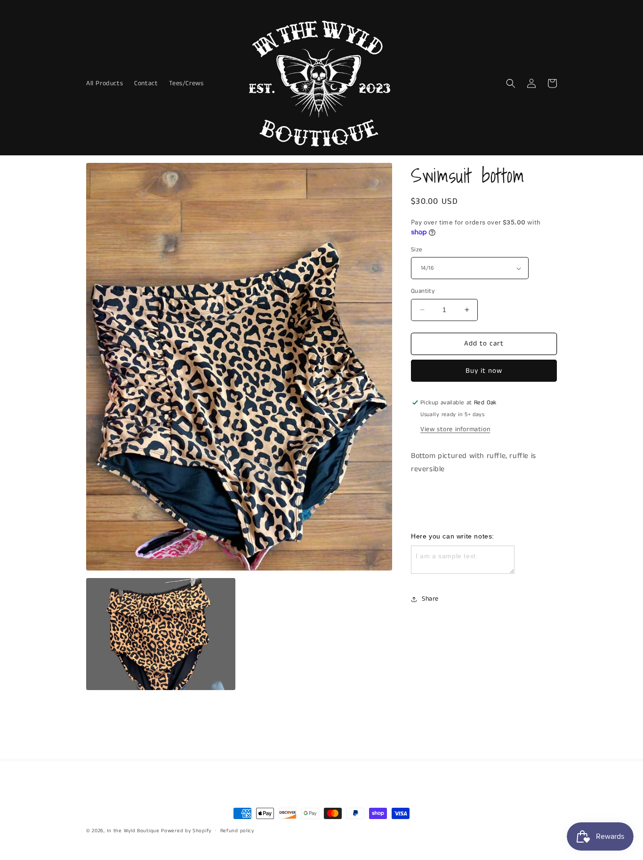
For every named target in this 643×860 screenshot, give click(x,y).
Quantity (422, 291)
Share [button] (430, 598)
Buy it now (484, 371)
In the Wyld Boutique (133, 831)
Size (417, 249)
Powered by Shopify (186, 831)
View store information (455, 429)
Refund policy (237, 831)
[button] (510, 83)
